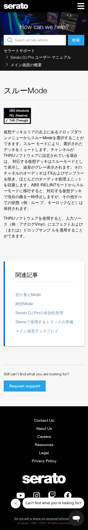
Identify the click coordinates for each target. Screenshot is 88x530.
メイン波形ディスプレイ (36, 331)
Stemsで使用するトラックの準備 (44, 322)
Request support (24, 386)
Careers (44, 436)
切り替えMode (28, 294)
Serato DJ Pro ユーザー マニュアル (41, 57)
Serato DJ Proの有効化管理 (39, 312)
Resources (44, 444)
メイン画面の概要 (26, 65)
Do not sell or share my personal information (44, 518)
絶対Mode (24, 303)
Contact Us (44, 420)
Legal (44, 452)
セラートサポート (19, 50)
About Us (44, 428)
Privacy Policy (44, 460)
